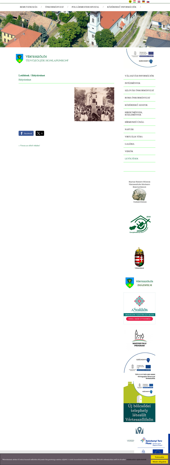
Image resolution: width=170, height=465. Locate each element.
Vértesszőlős (36, 57)
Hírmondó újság (134, 122)
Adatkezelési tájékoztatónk (136, 459)
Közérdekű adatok (136, 105)
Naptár (129, 129)
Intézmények (132, 83)
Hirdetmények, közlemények (134, 113)
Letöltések (24, 75)
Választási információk (139, 76)
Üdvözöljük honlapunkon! (47, 60)
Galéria (129, 144)
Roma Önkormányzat (137, 98)
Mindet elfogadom (159, 461)
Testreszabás (159, 457)
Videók (129, 151)
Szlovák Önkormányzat (139, 90)
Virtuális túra (134, 137)
